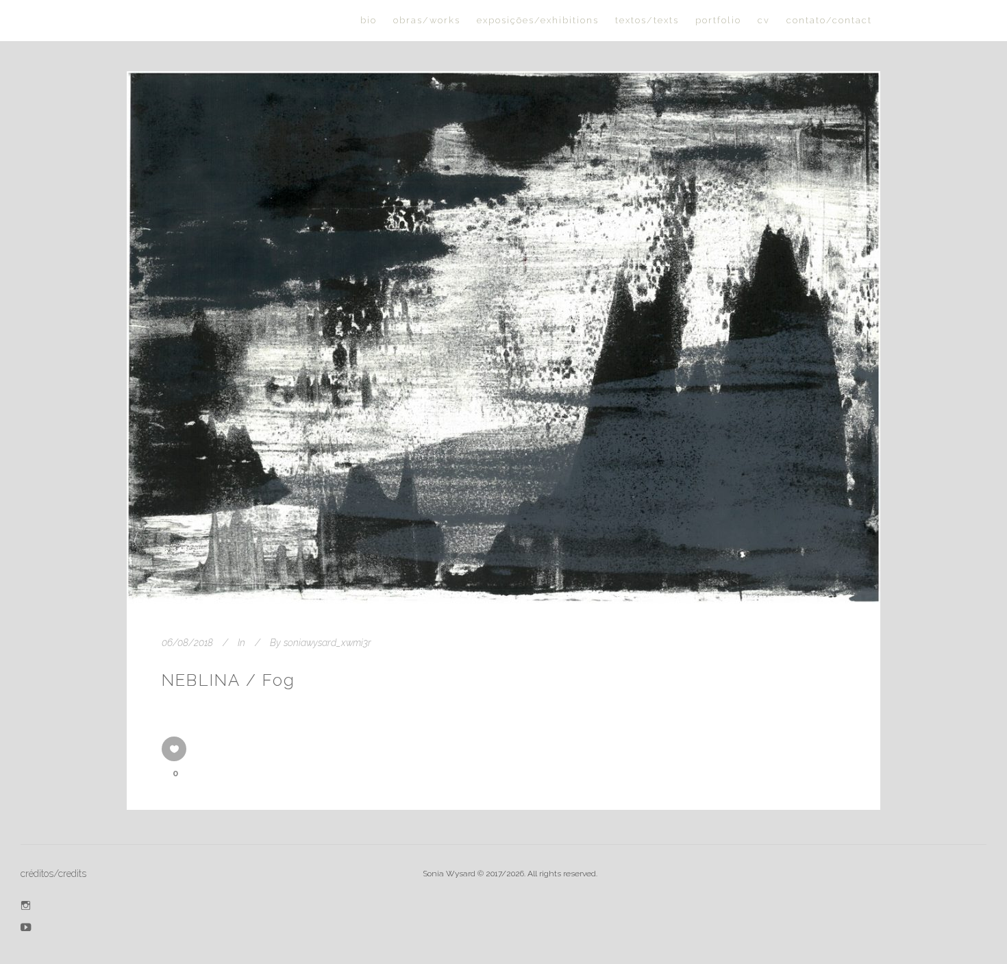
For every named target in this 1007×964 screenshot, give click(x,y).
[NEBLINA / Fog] (503, 337)
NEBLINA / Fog (229, 680)
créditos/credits (53, 873)
